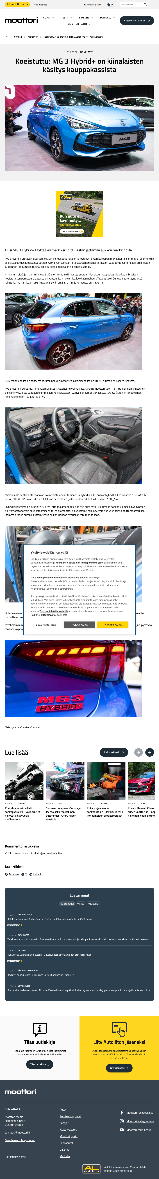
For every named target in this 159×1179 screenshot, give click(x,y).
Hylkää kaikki (79, 625)
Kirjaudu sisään (94, 4)
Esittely (62, 803)
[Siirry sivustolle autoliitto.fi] (91, 1169)
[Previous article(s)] (138, 752)
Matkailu (65, 1156)
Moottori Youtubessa (139, 1130)
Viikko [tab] (80, 904)
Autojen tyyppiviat (70, 1116)
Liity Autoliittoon (16, 4)
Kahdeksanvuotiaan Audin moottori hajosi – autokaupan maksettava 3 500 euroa (49, 919)
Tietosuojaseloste (15, 1157)
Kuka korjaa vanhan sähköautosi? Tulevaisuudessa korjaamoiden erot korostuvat (49, 955)
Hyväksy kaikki (113, 625)
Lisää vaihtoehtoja (46, 625)
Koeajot (64, 1123)
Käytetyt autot (68, 1129)
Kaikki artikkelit (112, 752)
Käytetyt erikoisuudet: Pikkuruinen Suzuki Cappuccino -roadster (40, 975)
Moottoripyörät (68, 1136)
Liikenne (22, 803)
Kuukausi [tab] (93, 904)
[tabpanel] (79, 952)
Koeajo (144, 803)
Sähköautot (66, 1143)
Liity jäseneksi (117, 1068)
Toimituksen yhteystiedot (20, 1140)
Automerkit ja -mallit (135, 20)
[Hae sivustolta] (145, 4)
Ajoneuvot (33, 36)
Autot (63, 1109)
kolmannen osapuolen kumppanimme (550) (80, 562)
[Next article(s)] (149, 752)
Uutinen (18, 36)
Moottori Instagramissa (140, 1121)
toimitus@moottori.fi (17, 1133)
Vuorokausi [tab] (67, 904)
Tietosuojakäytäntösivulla (54, 611)
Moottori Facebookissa (140, 1113)
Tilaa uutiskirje (40, 4)
